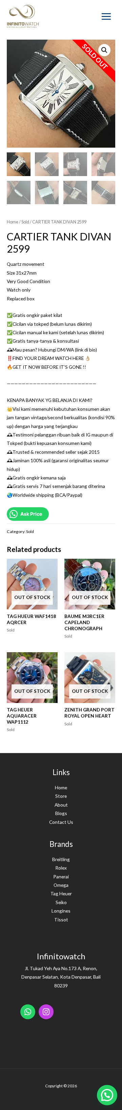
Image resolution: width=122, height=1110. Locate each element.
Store (61, 796)
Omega (61, 885)
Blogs (61, 813)
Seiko (61, 902)
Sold (25, 222)
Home (12, 222)
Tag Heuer (61, 893)
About (61, 805)
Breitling (61, 859)
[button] (107, 1095)
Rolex (61, 868)
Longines (61, 911)
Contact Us (61, 822)
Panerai (61, 876)
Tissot (61, 919)
